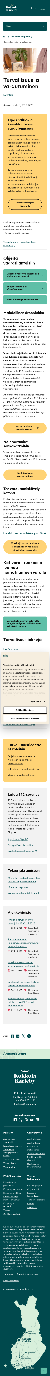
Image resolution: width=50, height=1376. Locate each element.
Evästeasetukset (11, 1281)
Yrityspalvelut (9, 1163)
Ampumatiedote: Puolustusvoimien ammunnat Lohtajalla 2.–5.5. (23, 943)
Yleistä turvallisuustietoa (21, 775)
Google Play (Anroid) (19, 845)
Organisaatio (33, 1189)
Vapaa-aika (9, 1167)
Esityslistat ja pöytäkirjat (9, 1184)
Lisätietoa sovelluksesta (21, 851)
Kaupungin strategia (8, 1205)
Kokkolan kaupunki (20, 37)
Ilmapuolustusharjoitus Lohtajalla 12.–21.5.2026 (21, 922)
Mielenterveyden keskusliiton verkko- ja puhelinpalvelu (24, 880)
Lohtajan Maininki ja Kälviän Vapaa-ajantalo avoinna (23, 984)
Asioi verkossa (34, 1143)
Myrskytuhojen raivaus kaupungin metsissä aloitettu (23, 964)
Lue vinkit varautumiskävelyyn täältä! (25, 533)
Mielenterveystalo (18, 887)
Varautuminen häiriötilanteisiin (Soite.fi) (20, 244)
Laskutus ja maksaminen (33, 1148)
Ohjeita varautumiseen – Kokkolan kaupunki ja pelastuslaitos (21, 760)
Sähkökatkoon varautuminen (25, 475)
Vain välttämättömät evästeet (25, 718)
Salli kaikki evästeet (25, 710)
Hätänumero (10, 649)
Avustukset (32, 1208)
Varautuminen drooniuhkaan (24, 428)
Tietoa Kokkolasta (36, 1200)
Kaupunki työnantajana (34, 1194)
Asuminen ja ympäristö (9, 1140)
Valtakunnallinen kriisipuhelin (24, 893)
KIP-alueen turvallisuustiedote (24, 769)
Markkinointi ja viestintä (34, 1158)
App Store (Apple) (18, 840)
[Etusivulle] (11, 8)
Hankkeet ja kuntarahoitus (34, 1165)
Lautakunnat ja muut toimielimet (11, 1198)
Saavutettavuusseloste (27, 1274)
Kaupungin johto (35, 1186)
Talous (6, 1210)
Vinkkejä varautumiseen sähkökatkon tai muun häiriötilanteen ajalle (25, 546)
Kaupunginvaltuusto (12, 1189)
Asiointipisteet (34, 1139)
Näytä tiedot (35, 701)
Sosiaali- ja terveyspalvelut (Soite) (10, 1153)
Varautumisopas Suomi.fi (25, 204)
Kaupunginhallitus (12, 1193)
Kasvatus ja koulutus (12, 1146)
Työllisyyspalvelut (11, 1160)
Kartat (30, 1204)
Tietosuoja (8, 1274)
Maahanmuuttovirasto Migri (19, 725)
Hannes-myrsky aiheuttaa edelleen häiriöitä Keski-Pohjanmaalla (22, 1002)
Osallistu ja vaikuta (12, 1214)
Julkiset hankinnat (36, 1154)
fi (32, 8)
